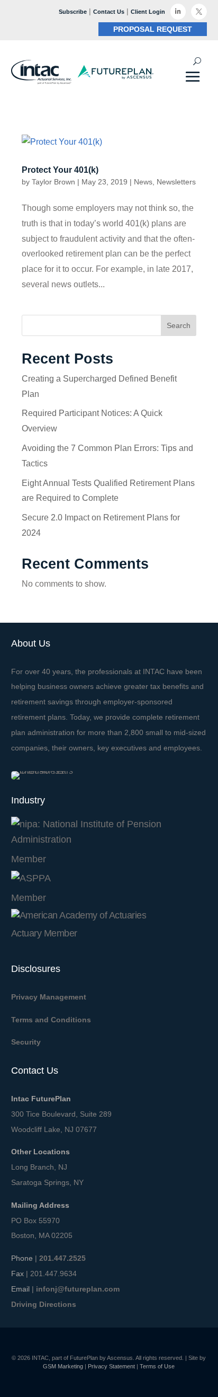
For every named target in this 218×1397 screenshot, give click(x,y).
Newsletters (176, 182)
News (143, 182)
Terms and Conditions (51, 1019)
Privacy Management (48, 997)
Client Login (148, 11)
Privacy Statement (111, 1366)
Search (178, 325)
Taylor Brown (53, 182)
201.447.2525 (62, 1258)
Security (26, 1042)
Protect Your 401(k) (60, 169)
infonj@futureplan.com (78, 1289)
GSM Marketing (63, 1366)
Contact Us (108, 11)
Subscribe (73, 11)
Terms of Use (157, 1366)
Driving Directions (43, 1304)
